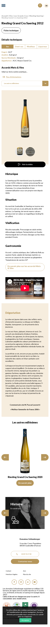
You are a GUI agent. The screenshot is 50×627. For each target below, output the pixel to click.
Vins (11, 16)
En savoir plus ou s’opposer (31, 615)
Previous (5, 457)
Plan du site (27, 574)
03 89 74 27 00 (26, 554)
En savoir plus (25, 483)
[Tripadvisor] (27, 582)
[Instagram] (21, 582)
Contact (8, 571)
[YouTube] (34, 582)
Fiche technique (11, 30)
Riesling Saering (36, 16)
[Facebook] (14, 582)
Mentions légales (12, 574)
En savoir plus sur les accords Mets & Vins (24, 267)
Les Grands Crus (21, 16)
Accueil (5, 16)
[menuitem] (25, 83)
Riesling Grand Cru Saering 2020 (25, 477)
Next (45, 457)
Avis (24, 571)
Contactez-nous (25, 561)
